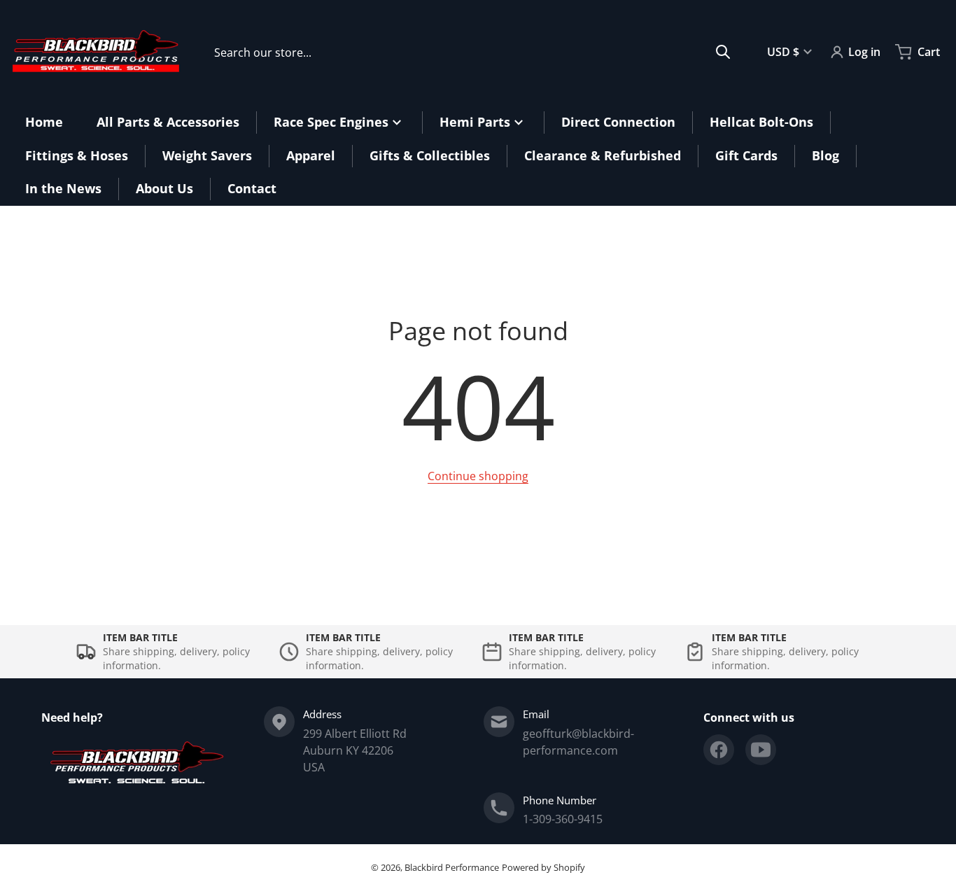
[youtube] (760, 749)
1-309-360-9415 (563, 819)
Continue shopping (478, 476)
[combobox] (472, 51)
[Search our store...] (723, 51)
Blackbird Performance (452, 867)
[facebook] (718, 749)
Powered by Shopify (543, 867)
